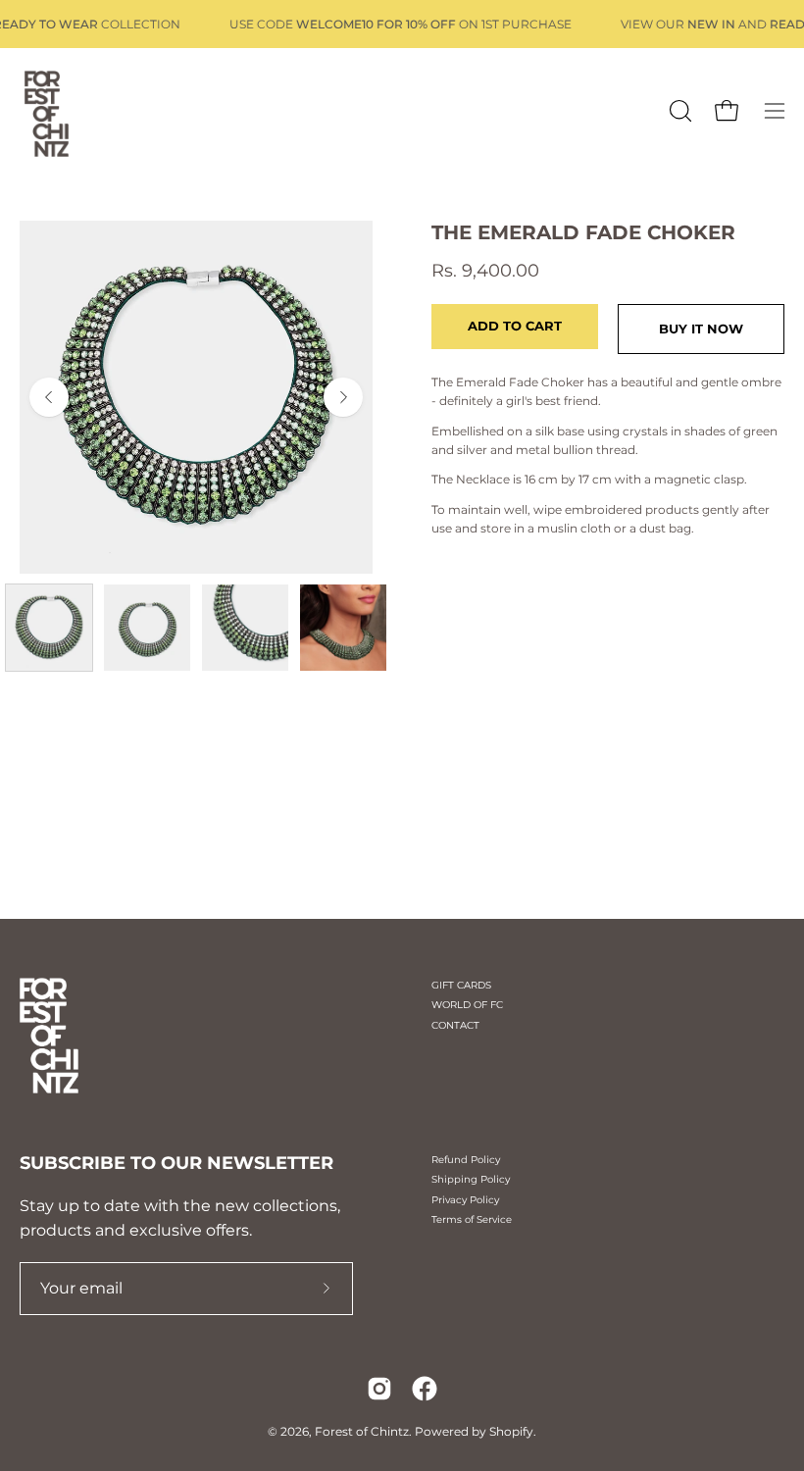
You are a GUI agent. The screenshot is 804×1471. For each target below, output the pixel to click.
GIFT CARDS (461, 985)
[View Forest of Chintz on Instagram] (379, 1388)
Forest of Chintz (362, 1431)
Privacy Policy (465, 1199)
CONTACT (455, 1025)
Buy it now (701, 329)
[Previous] (49, 397)
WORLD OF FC (467, 1004)
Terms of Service (471, 1219)
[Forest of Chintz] (44, 111)
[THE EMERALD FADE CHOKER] (49, 627)
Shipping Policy (470, 1179)
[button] (678, 111)
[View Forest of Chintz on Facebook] (424, 1388)
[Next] (343, 397)
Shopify (511, 1431)
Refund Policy (465, 1159)
